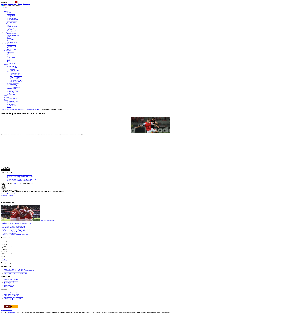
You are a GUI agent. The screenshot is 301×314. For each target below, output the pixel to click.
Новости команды (12, 18)
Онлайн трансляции (12, 54)
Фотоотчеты (10, 40)
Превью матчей (11, 14)
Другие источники (12, 22)
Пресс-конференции (12, 19)
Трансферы (10, 16)
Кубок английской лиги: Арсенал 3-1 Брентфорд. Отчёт (16, 223)
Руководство (10, 47)
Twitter (14, 193)
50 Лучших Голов (11, 93)
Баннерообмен (11, 102)
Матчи (5, 32)
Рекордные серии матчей (16, 80)
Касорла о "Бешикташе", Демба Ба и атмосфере (19, 177)
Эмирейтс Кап (11, 94)
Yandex (11, 195)
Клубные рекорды (12, 71)
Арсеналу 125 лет (11, 66)
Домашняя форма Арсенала (11, 279)
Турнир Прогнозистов (13, 98)
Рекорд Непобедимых (16, 81)
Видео (8, 56)
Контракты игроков (12, 49)
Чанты (8, 62)
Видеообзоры (10, 39)
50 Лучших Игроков (12, 91)
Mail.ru (3, 195)
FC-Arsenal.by (4, 7)
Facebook (9, 193)
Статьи (9, 107)
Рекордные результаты (16, 76)
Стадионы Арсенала (12, 67)
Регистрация (26, 4)
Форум (5, 95)
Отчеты (9, 38)
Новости (6, 11)
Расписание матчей (12, 33)
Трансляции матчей (12, 42)
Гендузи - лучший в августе (9, 233)
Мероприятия (10, 28)
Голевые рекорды (14, 74)
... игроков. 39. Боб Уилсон (11, 295)
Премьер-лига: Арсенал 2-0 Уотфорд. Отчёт (15, 269)
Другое (6, 100)
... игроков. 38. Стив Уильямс (11, 294)
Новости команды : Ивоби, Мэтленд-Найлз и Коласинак (17, 232)
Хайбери (12, 69)
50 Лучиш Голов (8, 283)
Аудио (8, 60)
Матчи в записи (11, 57)
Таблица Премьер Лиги (13, 35)
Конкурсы (6, 97)
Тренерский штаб (11, 46)
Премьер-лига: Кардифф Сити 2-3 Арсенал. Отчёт (15, 234)
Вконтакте (4, 193)
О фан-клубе (10, 25)
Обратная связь (11, 104)
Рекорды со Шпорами (16, 78)
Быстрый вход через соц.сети (8, 4)
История (6, 64)
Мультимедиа (7, 50)
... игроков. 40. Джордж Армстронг (13, 297)
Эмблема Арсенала (12, 84)
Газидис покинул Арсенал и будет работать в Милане (16, 229)
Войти (20, 4)
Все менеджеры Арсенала (11, 281)
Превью (9, 36)
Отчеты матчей (11, 15)
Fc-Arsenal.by (11, 312)
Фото (8, 59)
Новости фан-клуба (12, 26)
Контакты (9, 29)
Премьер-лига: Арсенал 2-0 (47, 220)
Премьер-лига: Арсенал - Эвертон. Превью (13, 226)
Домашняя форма (11, 88)
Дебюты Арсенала (15, 77)
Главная (6, 9)
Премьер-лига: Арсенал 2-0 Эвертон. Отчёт (13, 224)
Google (7, 195)
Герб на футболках (15, 87)
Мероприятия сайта (12, 21)
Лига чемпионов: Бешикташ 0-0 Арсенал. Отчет (20, 176)
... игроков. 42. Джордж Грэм (11, 299)
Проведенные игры (15, 73)
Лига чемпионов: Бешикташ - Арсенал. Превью (19, 180)
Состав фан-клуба (11, 31)
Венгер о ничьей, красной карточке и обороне (19, 175)
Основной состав (11, 45)
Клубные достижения (12, 83)
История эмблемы (15, 85)
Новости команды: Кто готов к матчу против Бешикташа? (22, 179)
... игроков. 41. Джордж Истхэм (12, 298)
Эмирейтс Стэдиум (15, 70)
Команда (6, 43)
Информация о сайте (12, 101)
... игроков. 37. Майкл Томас (11, 292)
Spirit (15, 183)
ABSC (5, 23)
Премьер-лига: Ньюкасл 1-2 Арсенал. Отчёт (13, 230)
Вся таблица (4, 260)
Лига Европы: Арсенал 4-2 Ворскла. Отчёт (13, 227)
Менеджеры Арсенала (13, 90)
